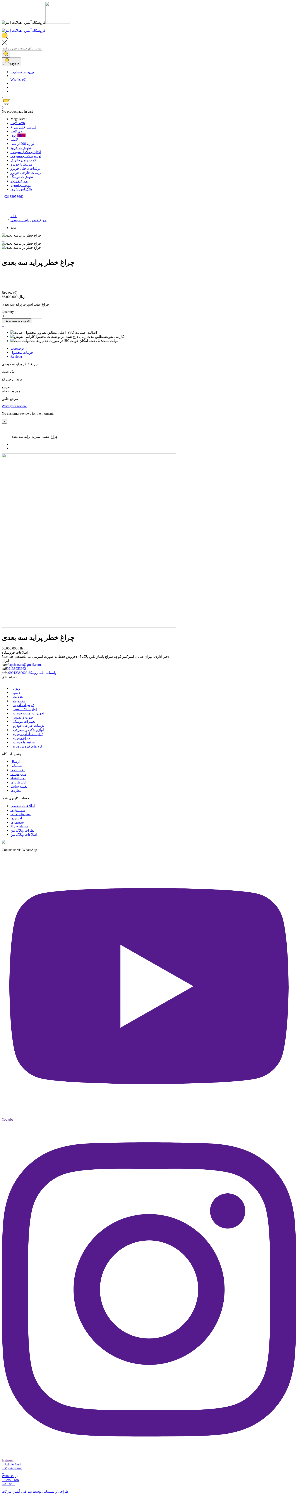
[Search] (6, 54)
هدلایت (18, 697)
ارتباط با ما (18, 782)
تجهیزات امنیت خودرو (28, 713)
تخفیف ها (17, 822)
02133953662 (16, 668)
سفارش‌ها (17, 810)
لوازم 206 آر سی (25, 709)
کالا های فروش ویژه (27, 746)
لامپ (17, 692)
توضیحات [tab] (17, 348)
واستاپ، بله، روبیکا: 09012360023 (32, 673)
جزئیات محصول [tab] (21, 352)
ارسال (15, 761)
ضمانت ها (17, 770)
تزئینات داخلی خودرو (28, 734)
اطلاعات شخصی (22, 806)
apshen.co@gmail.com (25, 664)
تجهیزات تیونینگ (24, 721)
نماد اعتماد (18, 778)
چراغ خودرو (21, 738)
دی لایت (19, 701)
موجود (16, 391)
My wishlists (19, 826)
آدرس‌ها (16, 818)
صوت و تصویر (23, 717)
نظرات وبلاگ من (22, 830)
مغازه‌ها (16, 790)
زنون (16, 688)
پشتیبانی (16, 766)
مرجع (6, 387)
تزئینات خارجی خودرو (28, 725)
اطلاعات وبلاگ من (23, 834)
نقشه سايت (18, 786)
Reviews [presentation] (16, 356)
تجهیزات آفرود (23, 705)
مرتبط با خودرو (24, 742)
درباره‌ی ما (18, 774)
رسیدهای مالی (20, 814)
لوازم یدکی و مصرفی (28, 730)
